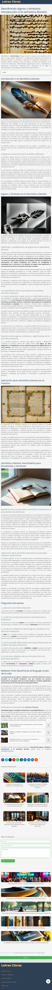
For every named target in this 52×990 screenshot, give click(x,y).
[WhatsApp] (17, 759)
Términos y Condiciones (7, 974)
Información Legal (5, 971)
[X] (10, 759)
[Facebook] (2, 759)
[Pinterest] (14, 759)
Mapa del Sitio (4, 985)
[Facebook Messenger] (6, 759)
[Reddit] (36, 759)
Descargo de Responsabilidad (8, 982)
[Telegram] (28, 759)
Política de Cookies (6, 978)
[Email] (32, 759)
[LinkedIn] (25, 759)
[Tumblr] (21, 759)
